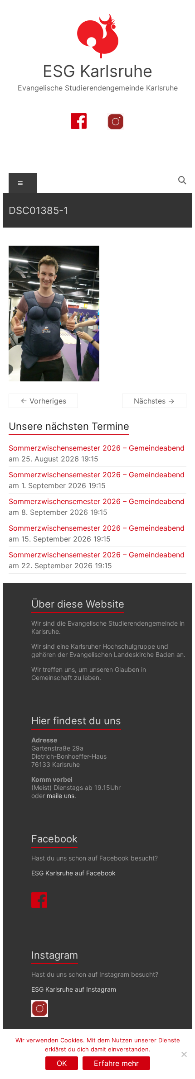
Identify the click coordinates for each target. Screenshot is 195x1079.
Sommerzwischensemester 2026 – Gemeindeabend (97, 447)
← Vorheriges (43, 400)
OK (62, 1063)
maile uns (60, 795)
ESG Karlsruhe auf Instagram (73, 989)
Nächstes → (154, 400)
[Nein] (183, 1054)
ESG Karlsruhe (97, 71)
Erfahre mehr (116, 1063)
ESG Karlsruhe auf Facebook (73, 873)
